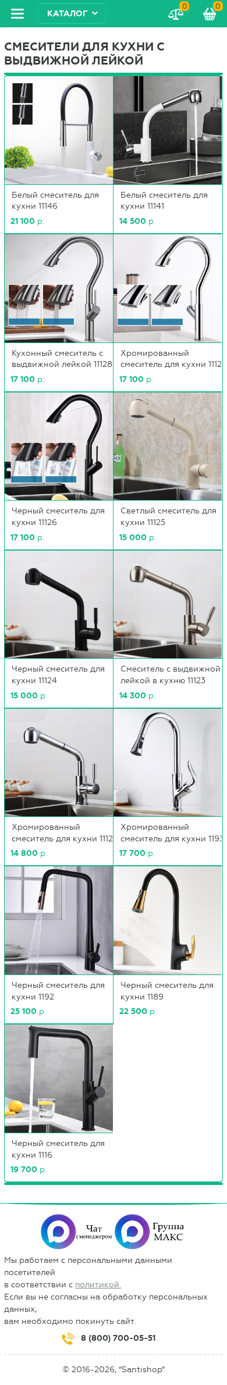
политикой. (98, 1285)
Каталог (67, 14)
